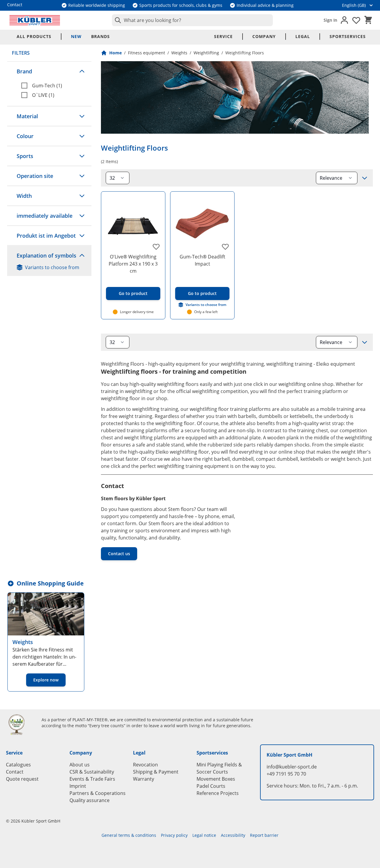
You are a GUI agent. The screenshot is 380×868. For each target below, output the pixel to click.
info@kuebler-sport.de (292, 766)
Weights (179, 53)
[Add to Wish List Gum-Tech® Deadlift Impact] (225, 246)
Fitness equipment (146, 53)
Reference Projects (218, 793)
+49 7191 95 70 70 (286, 774)
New (76, 36)
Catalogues (18, 764)
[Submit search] (116, 20)
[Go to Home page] (35, 20)
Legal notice (204, 835)
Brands (100, 36)
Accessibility (233, 835)
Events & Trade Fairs (92, 779)
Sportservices (348, 36)
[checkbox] (54, 85)
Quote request (22, 779)
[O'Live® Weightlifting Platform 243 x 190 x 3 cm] (133, 223)
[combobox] (192, 20)
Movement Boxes (216, 779)
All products (34, 36)
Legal (302, 36)
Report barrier (264, 835)
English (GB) (354, 5)
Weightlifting (206, 53)
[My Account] (344, 20)
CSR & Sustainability (91, 771)
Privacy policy (174, 835)
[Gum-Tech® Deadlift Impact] (202, 223)
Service (223, 36)
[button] (49, 71)
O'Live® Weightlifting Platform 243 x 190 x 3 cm (133, 263)
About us (79, 764)
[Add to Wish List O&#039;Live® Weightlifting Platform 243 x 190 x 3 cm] (156, 246)
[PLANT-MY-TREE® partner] (20, 724)
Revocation (145, 764)
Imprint (77, 786)
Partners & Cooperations (97, 793)
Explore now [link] (45, 680)
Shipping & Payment (155, 771)
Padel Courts (211, 786)
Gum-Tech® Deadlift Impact (202, 260)
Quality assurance (89, 800)
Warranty (143, 779)
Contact (14, 771)
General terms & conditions (129, 835)
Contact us (119, 553)
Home (115, 53)
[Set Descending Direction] (364, 178)
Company (264, 36)
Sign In (330, 20)
